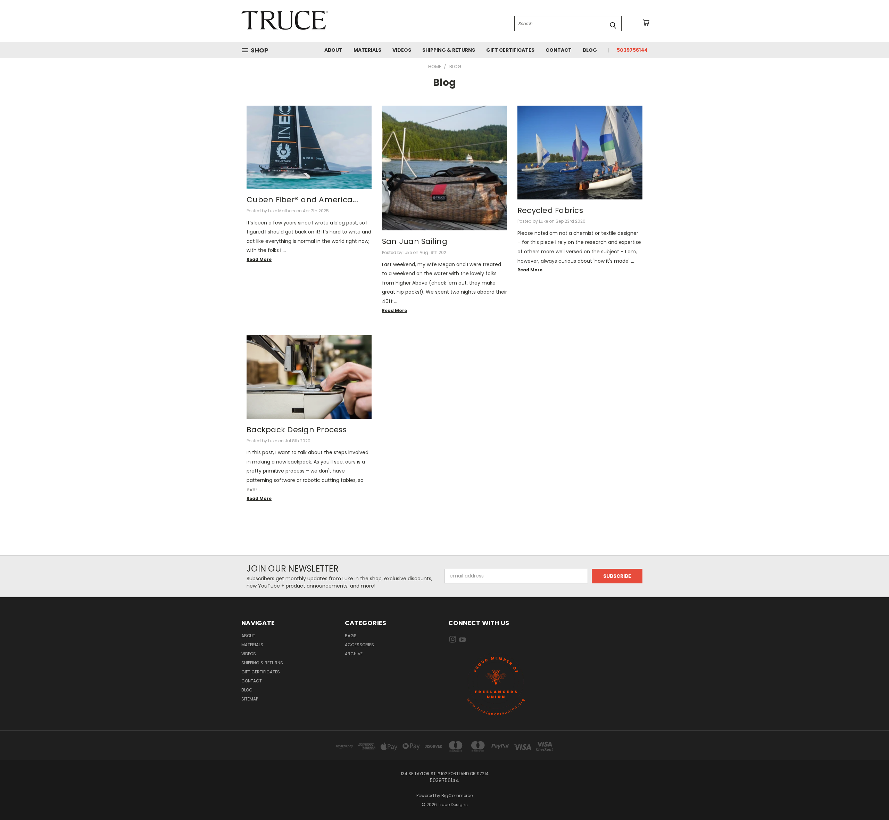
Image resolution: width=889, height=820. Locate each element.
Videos (401, 50)
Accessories (359, 645)
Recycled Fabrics (550, 210)
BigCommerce (457, 795)
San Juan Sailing (414, 241)
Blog (590, 50)
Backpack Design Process (297, 429)
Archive (354, 654)
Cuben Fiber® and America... (302, 199)
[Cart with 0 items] (645, 22)
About (333, 50)
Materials (367, 50)
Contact (559, 50)
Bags (351, 636)
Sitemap (249, 699)
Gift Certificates (510, 50)
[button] (496, 684)
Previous (870, 798)
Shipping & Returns (448, 50)
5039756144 (632, 50)
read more (259, 259)
